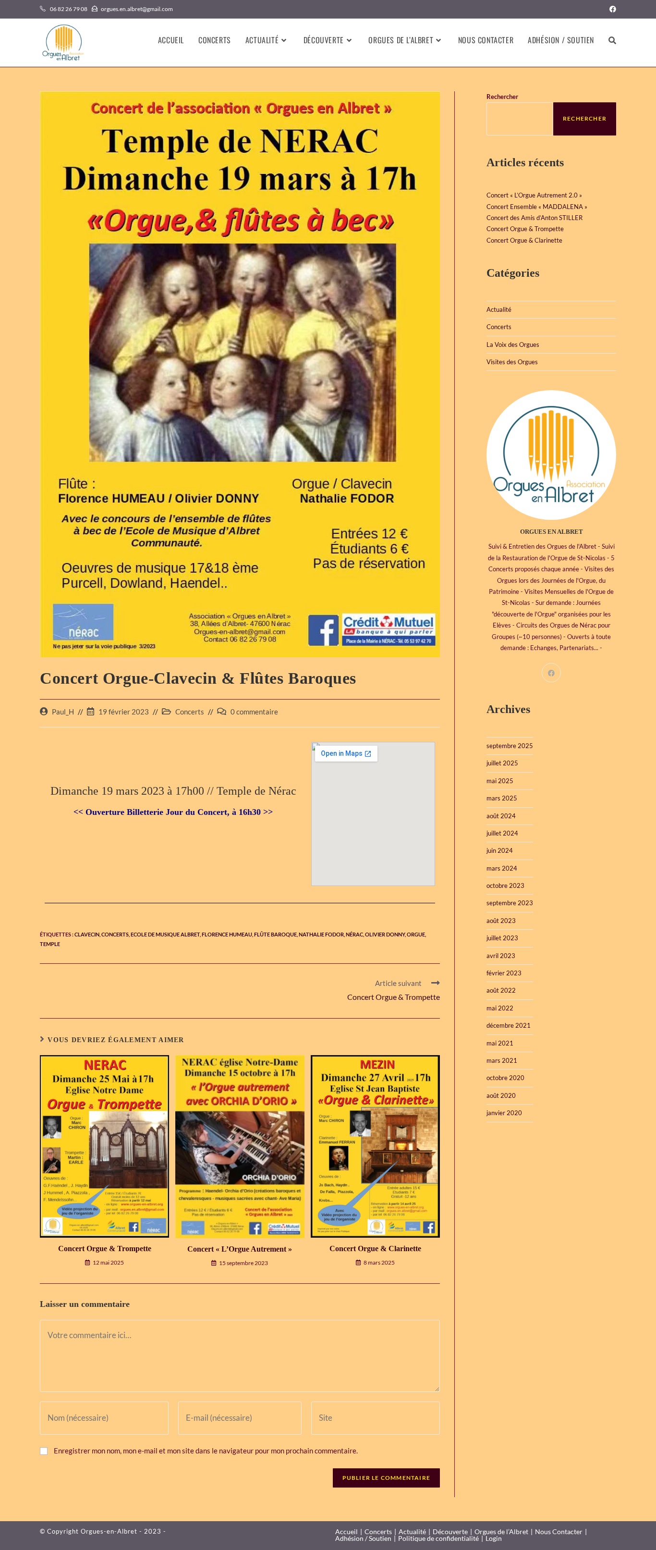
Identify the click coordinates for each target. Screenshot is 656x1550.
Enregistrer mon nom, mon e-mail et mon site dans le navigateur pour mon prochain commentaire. (206, 1450)
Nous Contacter (559, 1531)
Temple (50, 944)
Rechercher (502, 96)
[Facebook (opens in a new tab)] (611, 9)
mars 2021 (501, 1060)
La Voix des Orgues (512, 344)
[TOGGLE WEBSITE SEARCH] (612, 40)
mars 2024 (501, 868)
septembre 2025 (509, 746)
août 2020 (501, 1095)
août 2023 (501, 920)
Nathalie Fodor (321, 934)
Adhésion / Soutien (363, 1538)
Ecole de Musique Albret (165, 934)
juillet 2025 (502, 763)
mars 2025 (501, 798)
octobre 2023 (505, 885)
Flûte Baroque (275, 934)
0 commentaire (254, 712)
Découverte (450, 1531)
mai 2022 (499, 1008)
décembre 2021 (508, 1025)
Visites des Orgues (512, 362)
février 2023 (504, 973)
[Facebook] (551, 672)
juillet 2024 (502, 833)
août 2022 (501, 990)
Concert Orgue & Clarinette (375, 1248)
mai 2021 (499, 1043)
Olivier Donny (385, 934)
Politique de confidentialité (438, 1538)
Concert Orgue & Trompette (104, 1248)
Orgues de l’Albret (501, 1531)
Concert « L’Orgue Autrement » (239, 1249)
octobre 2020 (505, 1078)
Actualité (498, 309)
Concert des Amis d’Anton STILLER (534, 217)
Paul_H (63, 712)
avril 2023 (500, 956)
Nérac (354, 934)
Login (494, 1538)
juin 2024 (499, 850)
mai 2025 (499, 781)
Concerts (189, 712)
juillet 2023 (502, 938)
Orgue (416, 934)
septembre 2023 (509, 903)
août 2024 (501, 816)
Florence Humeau (227, 934)
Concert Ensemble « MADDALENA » (536, 206)
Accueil (346, 1531)
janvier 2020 (504, 1113)
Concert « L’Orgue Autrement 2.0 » (534, 195)
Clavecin (86, 934)
